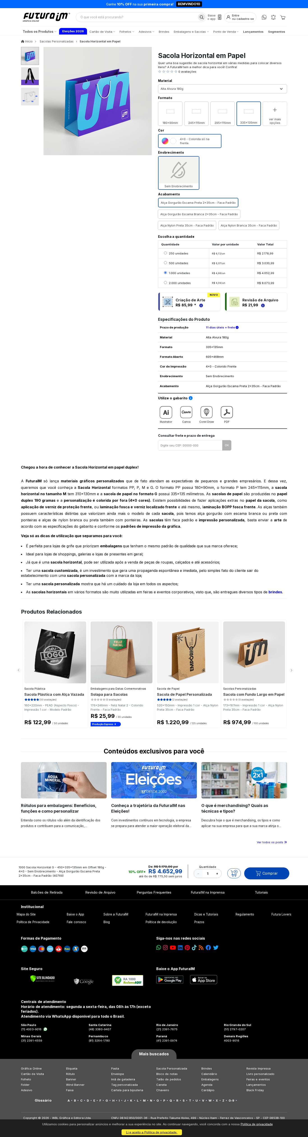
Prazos (199, 922)
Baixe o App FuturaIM (175, 968)
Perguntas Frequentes (154, 892)
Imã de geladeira (123, 1079)
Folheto (26, 1079)
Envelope (117, 1074)
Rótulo (70, 1074)
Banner (71, 1079)
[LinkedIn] (180, 947)
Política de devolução (161, 922)
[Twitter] (215, 947)
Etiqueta (72, 1068)
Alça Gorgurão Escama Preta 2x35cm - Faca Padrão (198, 202)
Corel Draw (206, 421)
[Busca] (201, 17)
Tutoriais (261, 892)
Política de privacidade (257, 1124)
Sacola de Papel (168, 688)
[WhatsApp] (264, 17)
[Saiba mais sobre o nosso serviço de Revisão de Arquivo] (262, 305)
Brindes (206, 1068)
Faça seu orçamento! (207, 4)
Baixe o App (75, 914)
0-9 (231, 1100)
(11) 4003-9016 (31, 1029)
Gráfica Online (31, 1068)
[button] (222, 71)
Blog (106, 922)
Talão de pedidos (168, 1079)
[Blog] (201, 947)
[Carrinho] (282, 17)
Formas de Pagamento (41, 938)
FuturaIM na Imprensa (207, 892)
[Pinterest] (187, 947)
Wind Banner (75, 1084)
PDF (227, 421)
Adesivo (26, 1090)
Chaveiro (162, 1090)
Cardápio (208, 1090)
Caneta (161, 1084)
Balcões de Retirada (46, 892)
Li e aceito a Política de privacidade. (151, 1132)
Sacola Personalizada (171, 1068)
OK (227, 445)
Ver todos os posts (270, 842)
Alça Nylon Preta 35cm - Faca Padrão (187, 225)
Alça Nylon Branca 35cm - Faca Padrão (249, 225)
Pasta (115, 1068)
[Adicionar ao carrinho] (234, 873)
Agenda (206, 1084)
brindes (275, 592)
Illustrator (166, 421)
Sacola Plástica (35, 688)
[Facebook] (208, 947)
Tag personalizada (124, 1084)
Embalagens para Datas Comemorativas (118, 688)
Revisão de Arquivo (100, 892)
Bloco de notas (167, 1074)
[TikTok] (194, 947)
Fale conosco (76, 922)
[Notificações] (273, 17)
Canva (186, 421)
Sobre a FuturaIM (115, 914)
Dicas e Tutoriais (206, 914)
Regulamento (245, 914)
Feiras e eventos (258, 1079)
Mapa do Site (26, 914)
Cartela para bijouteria (127, 1090)
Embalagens (210, 1079)
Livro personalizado (260, 1074)
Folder (25, 1084)
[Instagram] (165, 947)
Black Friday (255, 1090)
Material (165, 81)
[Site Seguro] (84, 980)
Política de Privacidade (33, 922)
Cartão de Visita (32, 1074)
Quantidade (207, 867)
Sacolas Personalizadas (240, 688)
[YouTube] (173, 947)
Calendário (209, 1074)
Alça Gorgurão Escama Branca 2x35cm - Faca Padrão (199, 214)
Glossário (43, 1100)
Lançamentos (256, 1084)
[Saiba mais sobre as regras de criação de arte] (200, 305)
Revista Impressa (258, 1068)
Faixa (70, 1090)
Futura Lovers (281, 914)
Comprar (270, 873)
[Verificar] (42, 978)
